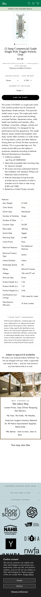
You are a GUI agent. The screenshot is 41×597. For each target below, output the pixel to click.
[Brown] (4, 475)
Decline (19, 586)
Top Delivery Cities (20, 493)
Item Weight (28, 76)
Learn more (22, 66)
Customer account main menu (20, 486)
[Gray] (11, 475)
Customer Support (20, 500)
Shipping (12, 68)
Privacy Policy (28, 574)
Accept (19, 580)
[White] (6, 475)
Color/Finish (12, 76)
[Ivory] (9, 475)
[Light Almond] (14, 475)
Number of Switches (19, 86)
